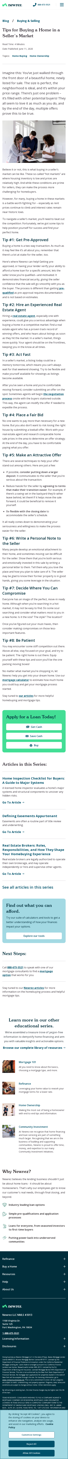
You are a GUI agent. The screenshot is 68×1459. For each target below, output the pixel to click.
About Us (8, 1289)
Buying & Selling (28, 21)
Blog (5, 21)
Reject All (31, 1444)
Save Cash (36, 736)
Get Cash (36, 727)
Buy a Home (9, 1266)
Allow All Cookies (31, 1453)
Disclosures (9, 1346)
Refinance (8, 1259)
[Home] (12, 5)
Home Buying (19, 55)
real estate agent (23, 316)
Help (5, 1281)
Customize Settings (31, 1434)
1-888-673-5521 (10, 1333)
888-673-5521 (44, 4)
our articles (26, 696)
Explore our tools (34, 936)
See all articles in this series (27, 887)
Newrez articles (34, 988)
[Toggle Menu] (62, 5)
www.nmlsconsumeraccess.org (13, 1380)
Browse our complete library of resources (32, 1048)
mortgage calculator (15, 680)
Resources (8, 1274)
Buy (36, 745)
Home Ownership (39, 55)
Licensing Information (15, 1338)
